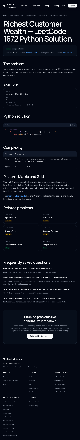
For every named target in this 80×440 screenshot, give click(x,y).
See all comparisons (10, 436)
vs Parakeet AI (8, 421)
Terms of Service (35, 402)
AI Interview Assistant (10, 381)
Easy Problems (34, 392)
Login (63, 6)
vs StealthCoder (60, 388)
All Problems (33, 377)
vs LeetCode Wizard (61, 392)
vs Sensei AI (7, 417)
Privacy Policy (33, 406)
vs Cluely (6, 409)
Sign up (72, 6)
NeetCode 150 (34, 388)
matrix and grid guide (16, 196)
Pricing (56, 5)
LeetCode (36, 5)
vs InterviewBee (8, 424)
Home (5, 16)
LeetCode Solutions (17, 16)
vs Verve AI (7, 413)
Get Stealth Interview (38, 336)
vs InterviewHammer (10, 432)
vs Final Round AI (9, 402)
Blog (47, 5)
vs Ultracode (58, 381)
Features (23, 5)
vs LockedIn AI (8, 406)
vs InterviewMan (8, 428)
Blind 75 (31, 384)
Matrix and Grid (31, 16)
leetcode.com (67, 53)
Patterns (32, 381)
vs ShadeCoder (59, 384)
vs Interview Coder (60, 377)
